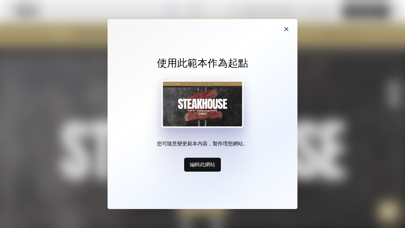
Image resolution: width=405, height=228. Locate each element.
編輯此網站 (202, 164)
